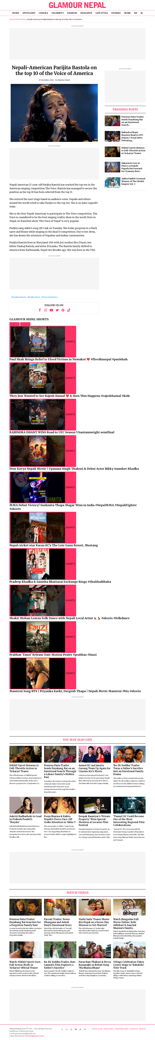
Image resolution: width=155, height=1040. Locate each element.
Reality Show (34, 297)
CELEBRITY (57, 13)
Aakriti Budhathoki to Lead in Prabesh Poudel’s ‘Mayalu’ (25, 819)
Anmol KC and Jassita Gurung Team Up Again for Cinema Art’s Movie (95, 768)
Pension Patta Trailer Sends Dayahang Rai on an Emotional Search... (132, 121)
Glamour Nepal (64, 80)
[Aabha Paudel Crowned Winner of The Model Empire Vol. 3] (112, 182)
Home (11, 19)
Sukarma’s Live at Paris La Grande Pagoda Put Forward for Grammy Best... (131, 167)
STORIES (116, 13)
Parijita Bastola (19, 297)
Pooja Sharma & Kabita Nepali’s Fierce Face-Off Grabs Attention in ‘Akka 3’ (60, 819)
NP (135, 13)
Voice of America (50, 297)
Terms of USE (97, 1029)
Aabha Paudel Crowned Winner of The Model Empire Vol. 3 (133, 181)
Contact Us (134, 1029)
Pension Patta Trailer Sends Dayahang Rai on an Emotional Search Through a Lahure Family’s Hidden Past (60, 771)
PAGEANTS (86, 13)
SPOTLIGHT (29, 13)
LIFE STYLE (102, 13)
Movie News (21, 19)
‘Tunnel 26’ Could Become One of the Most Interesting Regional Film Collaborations (129, 821)
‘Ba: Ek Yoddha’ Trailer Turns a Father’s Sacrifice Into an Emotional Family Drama (128, 770)
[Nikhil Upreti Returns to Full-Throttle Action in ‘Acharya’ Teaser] (112, 152)
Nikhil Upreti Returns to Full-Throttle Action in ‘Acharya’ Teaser (133, 151)
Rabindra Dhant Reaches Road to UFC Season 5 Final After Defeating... (132, 136)
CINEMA (43, 13)
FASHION (72, 13)
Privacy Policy (108, 1029)
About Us (142, 1029)
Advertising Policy (122, 1029)
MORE (127, 13)
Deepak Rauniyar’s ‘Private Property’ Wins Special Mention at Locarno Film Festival (94, 821)
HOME (15, 13)
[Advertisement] (77, 44)
